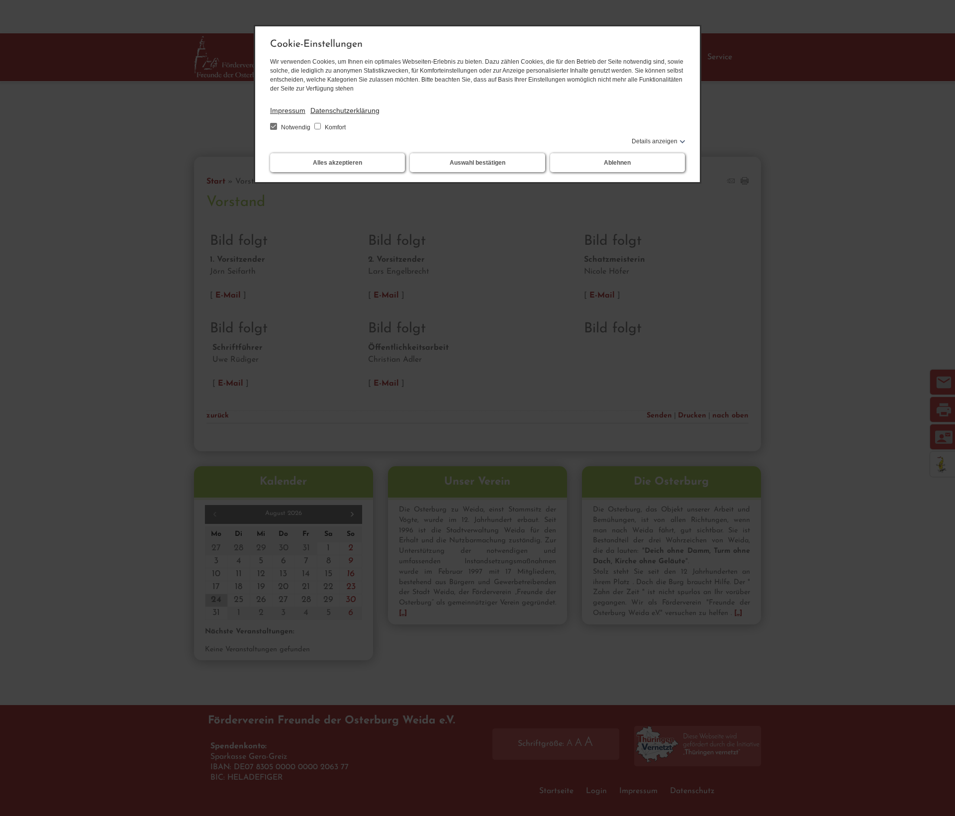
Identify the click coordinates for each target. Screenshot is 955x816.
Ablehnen (617, 162)
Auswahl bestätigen (477, 162)
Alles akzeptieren (337, 162)
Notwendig (296, 127)
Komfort (334, 127)
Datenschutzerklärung (345, 110)
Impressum (287, 110)
